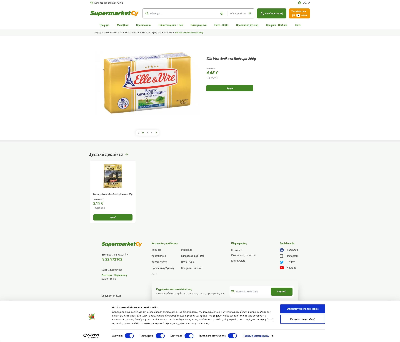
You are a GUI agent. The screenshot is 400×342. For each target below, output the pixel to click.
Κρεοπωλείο (143, 25)
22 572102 (113, 259)
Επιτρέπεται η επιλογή (302, 319)
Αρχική (98, 33)
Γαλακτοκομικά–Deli (113, 33)
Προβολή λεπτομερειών (256, 335)
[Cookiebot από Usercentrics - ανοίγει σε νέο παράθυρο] (91, 336)
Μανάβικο (122, 25)
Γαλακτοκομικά (132, 33)
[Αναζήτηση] (147, 13)
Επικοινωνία (238, 260)
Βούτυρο (168, 33)
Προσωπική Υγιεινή (247, 25)
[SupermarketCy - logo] (122, 244)
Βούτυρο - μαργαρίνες (151, 33)
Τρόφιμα (104, 25)
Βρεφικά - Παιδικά (276, 25)
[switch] (160, 335)
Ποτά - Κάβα (221, 25)
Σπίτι (298, 25)
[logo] (114, 13)
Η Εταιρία (236, 250)
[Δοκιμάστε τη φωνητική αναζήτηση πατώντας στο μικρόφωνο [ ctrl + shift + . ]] (222, 13)
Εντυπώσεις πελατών (243, 255)
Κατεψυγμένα (199, 25)
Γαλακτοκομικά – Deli (170, 25)
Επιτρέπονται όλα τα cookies (303, 308)
